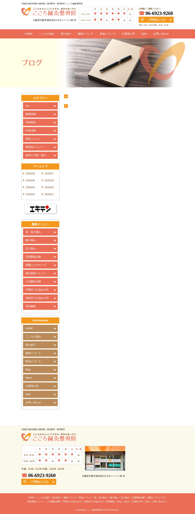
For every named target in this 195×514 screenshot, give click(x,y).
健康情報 (30, 114)
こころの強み (46, 33)
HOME (28, 33)
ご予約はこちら (157, 19)
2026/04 (30, 187)
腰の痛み (30, 240)
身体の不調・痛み (35, 155)
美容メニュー (33, 138)
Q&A (144, 33)
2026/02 (30, 194)
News (28, 377)
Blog (27, 369)
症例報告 (30, 122)
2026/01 (49, 194)
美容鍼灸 (30, 306)
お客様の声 (128, 33)
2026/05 (49, 180)
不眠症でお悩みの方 (37, 289)
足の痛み (30, 248)
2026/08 (30, 173)
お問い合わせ (161, 33)
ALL (27, 105)
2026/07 (49, 173)
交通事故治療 (33, 256)
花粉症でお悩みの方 (37, 298)
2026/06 (30, 180)
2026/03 (49, 187)
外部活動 (30, 130)
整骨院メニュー (34, 147)
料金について (107, 33)
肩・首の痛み (33, 232)
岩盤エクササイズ (35, 265)
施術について (85, 33)
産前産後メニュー (35, 273)
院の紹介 (66, 33)
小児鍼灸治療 (33, 281)
